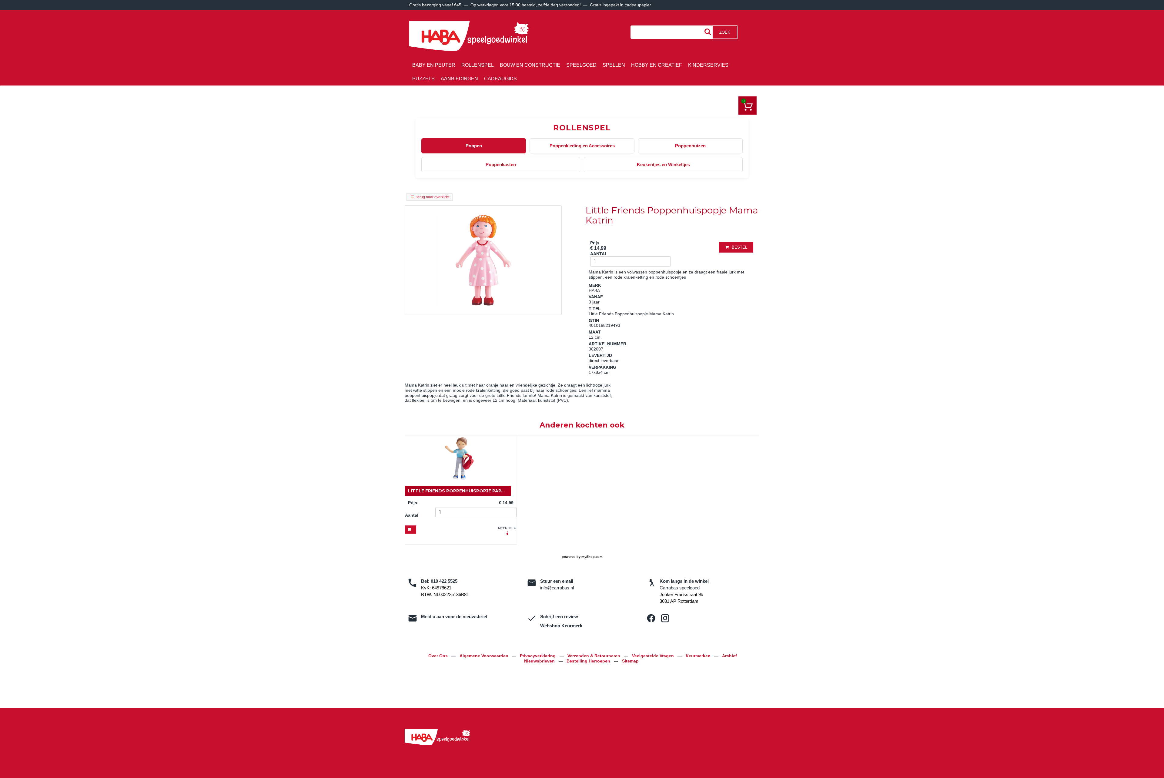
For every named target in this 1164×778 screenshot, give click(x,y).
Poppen (474, 145)
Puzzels (423, 78)
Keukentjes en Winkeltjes (663, 164)
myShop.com (592, 556)
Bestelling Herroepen (589, 661)
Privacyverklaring (538, 655)
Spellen (614, 65)
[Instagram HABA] (665, 618)
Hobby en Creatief (656, 65)
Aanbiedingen (459, 78)
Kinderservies (708, 65)
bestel (739, 247)
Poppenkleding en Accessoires (582, 145)
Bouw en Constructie (530, 65)
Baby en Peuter (433, 65)
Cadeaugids (500, 78)
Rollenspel (477, 65)
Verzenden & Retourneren (594, 655)
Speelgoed (581, 65)
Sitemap (630, 661)
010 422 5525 (444, 581)
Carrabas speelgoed (680, 587)
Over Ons (438, 655)
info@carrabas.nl (557, 587)
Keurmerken (699, 655)
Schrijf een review (559, 616)
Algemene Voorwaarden (485, 655)
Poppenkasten (501, 164)
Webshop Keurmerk (561, 625)
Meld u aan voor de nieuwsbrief (454, 616)
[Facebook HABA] (651, 618)
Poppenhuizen (690, 145)
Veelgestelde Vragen (653, 655)
